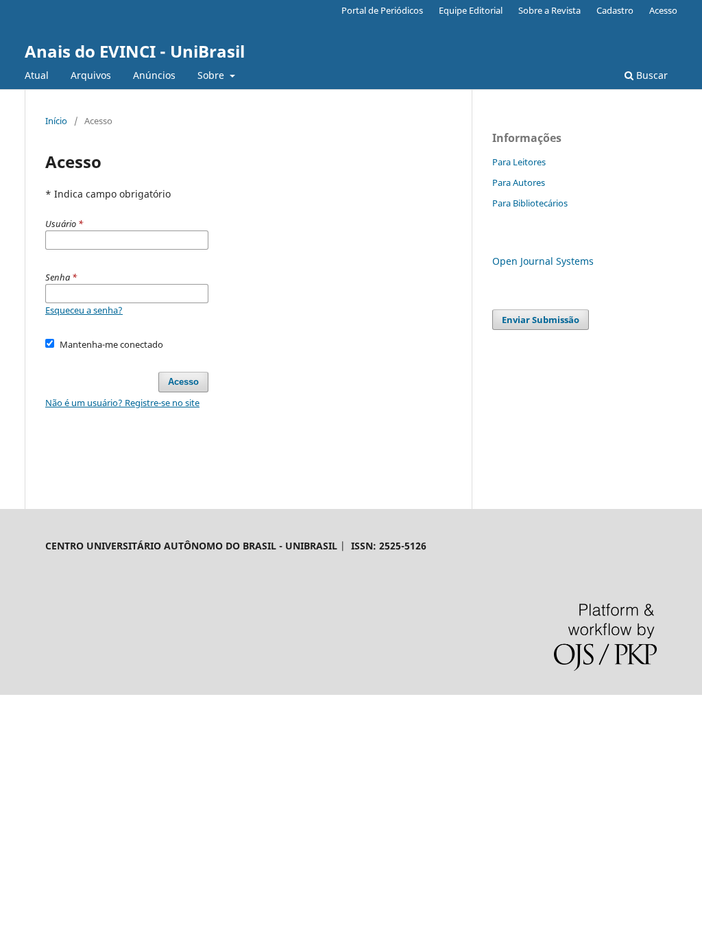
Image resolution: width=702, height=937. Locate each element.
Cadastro (614, 10)
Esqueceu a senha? (84, 310)
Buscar (650, 75)
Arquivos (91, 75)
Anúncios (154, 75)
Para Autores (518, 182)
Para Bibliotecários (530, 203)
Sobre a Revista (549, 10)
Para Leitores (519, 162)
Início (56, 121)
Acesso (663, 10)
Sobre (212, 75)
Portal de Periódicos (382, 10)
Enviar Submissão (540, 319)
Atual (37, 75)
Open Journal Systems (543, 261)
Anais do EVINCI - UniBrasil (135, 51)
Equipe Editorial (471, 10)
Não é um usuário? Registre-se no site (122, 402)
